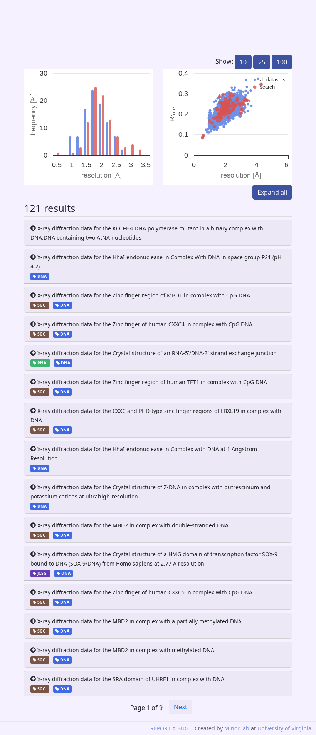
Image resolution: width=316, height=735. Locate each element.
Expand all (272, 192)
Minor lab (236, 728)
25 (261, 62)
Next (180, 707)
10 (243, 62)
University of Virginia (284, 728)
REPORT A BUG (169, 728)
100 (282, 62)
